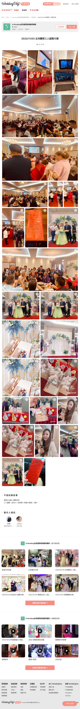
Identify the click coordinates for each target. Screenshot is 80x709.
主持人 (7, 17)
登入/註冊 (75, 4)
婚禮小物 (23, 693)
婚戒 (21, 690)
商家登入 (66, 4)
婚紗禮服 (4, 690)
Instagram (68, 693)
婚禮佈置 (13, 693)
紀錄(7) (14, 29)
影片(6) (20, 29)
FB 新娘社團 (69, 690)
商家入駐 (51, 687)
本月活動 (35, 10)
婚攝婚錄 (4, 695)
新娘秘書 (4, 693)
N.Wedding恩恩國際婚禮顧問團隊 (20, 17)
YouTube (68, 695)
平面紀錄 (33, 17)
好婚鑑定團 (33, 687)
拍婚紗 (4, 687)
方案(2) (27, 29)
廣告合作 (51, 690)
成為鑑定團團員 (53, 693)
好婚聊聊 (42, 687)
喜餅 (21, 687)
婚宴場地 (13, 687)
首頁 (3, 17)
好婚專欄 (32, 690)
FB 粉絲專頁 (69, 687)
